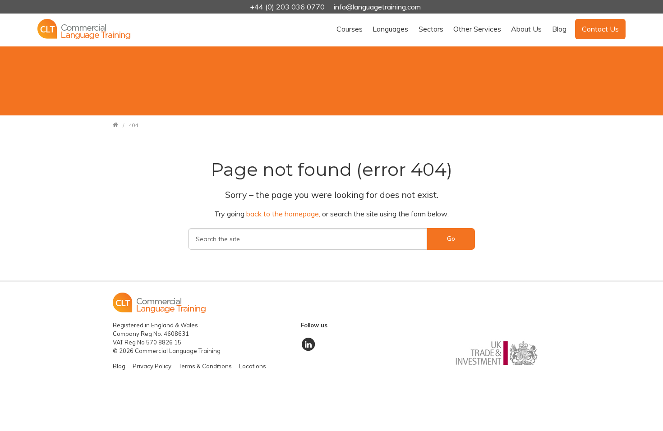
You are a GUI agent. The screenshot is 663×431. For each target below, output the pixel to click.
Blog (559, 28)
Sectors (431, 28)
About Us (526, 28)
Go (451, 238)
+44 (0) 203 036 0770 (288, 6)
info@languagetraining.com (377, 6)
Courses (349, 28)
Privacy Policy (152, 366)
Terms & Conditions (205, 366)
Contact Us (600, 28)
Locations (252, 366)
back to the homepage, (284, 213)
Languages (390, 28)
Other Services (477, 28)
